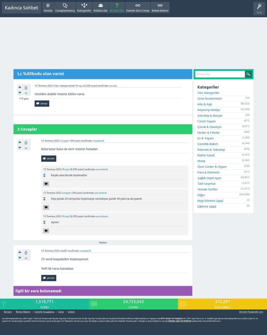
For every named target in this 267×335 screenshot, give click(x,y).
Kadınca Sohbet (21, 7)
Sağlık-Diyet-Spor (209, 178)
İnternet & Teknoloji (211, 149)
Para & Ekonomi (208, 172)
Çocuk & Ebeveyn (209, 127)
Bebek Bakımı (160, 10)
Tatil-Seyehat (206, 183)
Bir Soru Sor (117, 10)
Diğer (57, 85)
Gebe (61, 312)
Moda (201, 161)
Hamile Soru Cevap (137, 10)
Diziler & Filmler (208, 132)
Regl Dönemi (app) (210, 200)
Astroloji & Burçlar (210, 115)
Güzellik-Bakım (207, 144)
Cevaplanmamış (65, 10)
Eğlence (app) (206, 206)
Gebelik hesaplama (44, 312)
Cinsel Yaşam (206, 121)
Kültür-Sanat (206, 155)
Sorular (48, 10)
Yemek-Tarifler (207, 189)
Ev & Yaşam (205, 138)
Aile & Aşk (204, 104)
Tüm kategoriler (208, 93)
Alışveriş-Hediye (208, 110)
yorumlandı (102, 169)
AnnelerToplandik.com (251, 312)
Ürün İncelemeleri (209, 98)
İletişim (8, 312)
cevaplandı (98, 140)
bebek (71, 312)
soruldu (113, 85)
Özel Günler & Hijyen (212, 166)
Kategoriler (84, 10)
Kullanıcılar (101, 10)
